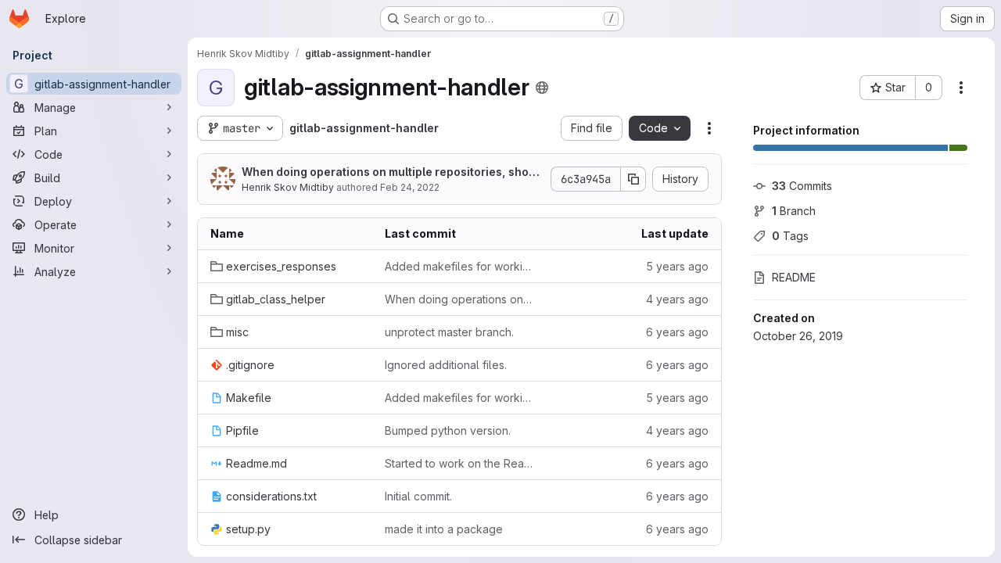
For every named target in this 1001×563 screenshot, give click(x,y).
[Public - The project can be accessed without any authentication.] (542, 87)
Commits (802, 185)
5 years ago (677, 266)
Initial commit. (418, 496)
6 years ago (677, 332)
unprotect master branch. (449, 332)
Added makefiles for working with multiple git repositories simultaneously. (459, 266)
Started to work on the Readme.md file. (459, 463)
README (794, 277)
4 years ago (677, 299)
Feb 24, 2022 (410, 187)
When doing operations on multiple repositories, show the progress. (390, 172)
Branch (794, 210)
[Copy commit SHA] (633, 179)
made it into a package (444, 529)
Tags (790, 235)
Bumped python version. (448, 430)
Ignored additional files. (446, 364)
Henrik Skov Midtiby (288, 187)
